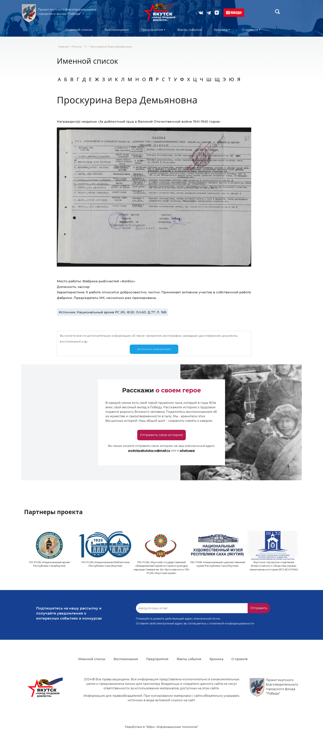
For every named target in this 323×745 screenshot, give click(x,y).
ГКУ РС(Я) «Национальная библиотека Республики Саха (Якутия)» (105, 564)
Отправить (258, 608)
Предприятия (152, 30)
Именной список (79, 30)
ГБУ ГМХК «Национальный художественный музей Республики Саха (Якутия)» (217, 564)
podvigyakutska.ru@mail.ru (149, 450)
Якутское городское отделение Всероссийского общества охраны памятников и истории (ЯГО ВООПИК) (274, 566)
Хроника (220, 30)
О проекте (250, 30)
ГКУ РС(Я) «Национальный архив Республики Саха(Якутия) (49, 564)
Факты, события (189, 30)
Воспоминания (116, 30)
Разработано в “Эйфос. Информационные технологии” (161, 727)
